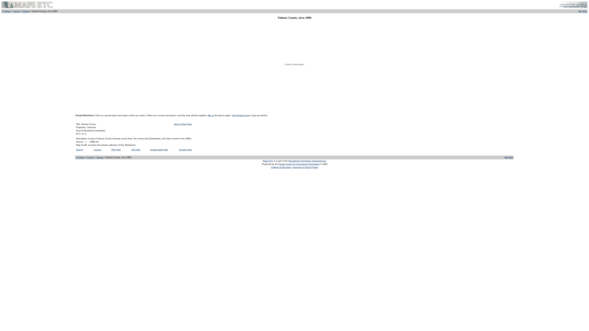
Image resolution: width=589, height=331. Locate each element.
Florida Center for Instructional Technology (299, 164)
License (97, 149)
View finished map (241, 115)
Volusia (25, 11)
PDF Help (116, 149)
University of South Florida (305, 167)
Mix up (211, 115)
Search (79, 149)
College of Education (281, 167)
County (16, 11)
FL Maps (6, 11)
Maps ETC (268, 161)
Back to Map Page (183, 124)
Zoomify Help (185, 149)
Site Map (582, 11)
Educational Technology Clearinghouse (307, 161)
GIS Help (135, 149)
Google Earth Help (159, 149)
